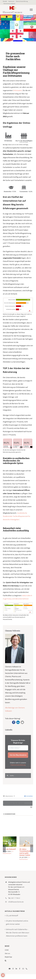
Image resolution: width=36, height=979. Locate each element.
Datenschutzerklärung (18, 765)
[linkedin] (16, 968)
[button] (13, 722)
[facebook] (19, 968)
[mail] (23, 968)
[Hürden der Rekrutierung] (18, 439)
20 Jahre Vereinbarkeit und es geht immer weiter (23, 842)
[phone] (26, 968)
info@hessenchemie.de (16, 902)
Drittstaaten (17, 90)
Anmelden (29, 796)
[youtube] (9, 968)
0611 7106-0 (15, 898)
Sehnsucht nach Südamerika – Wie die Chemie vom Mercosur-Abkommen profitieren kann (17, 932)
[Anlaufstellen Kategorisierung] (18, 604)
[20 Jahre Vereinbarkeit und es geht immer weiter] (26, 841)
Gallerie (12, 842)
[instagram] (13, 968)
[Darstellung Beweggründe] (18, 299)
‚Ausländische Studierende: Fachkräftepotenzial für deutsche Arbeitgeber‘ (16, 516)
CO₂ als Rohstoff (7, 842)
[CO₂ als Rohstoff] (10, 841)
